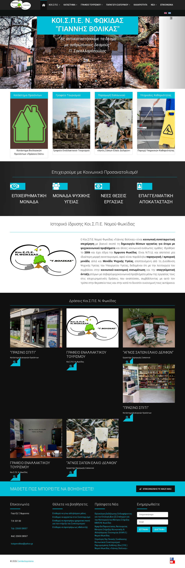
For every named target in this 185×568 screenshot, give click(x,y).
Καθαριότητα (140, 5)
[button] (14, 52)
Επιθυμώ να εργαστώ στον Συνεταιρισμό (71, 517)
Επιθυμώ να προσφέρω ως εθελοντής (70, 527)
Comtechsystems (25, 561)
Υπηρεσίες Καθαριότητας (155, 95)
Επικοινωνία (166, 5)
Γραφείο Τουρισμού (68, 95)
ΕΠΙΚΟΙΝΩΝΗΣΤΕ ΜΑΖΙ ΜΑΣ (157, 488)
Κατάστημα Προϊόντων (27, 95)
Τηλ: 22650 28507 (19, 528)
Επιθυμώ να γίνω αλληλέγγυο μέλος (69, 513)
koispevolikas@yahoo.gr (22, 544)
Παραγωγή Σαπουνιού (111, 95)
